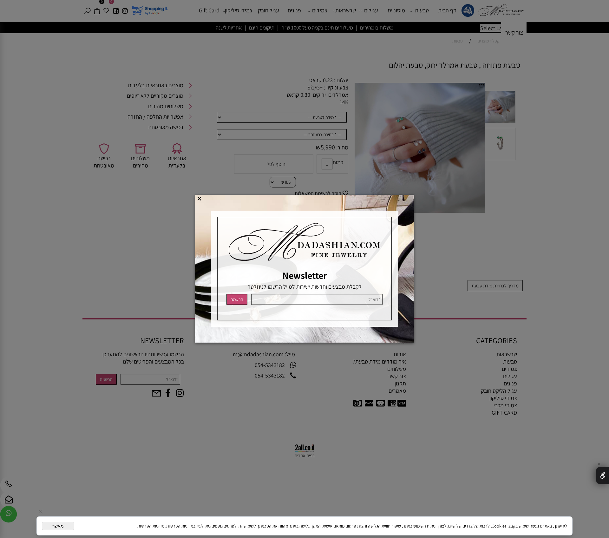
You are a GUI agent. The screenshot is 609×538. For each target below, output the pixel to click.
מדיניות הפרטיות (150, 526)
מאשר (58, 525)
